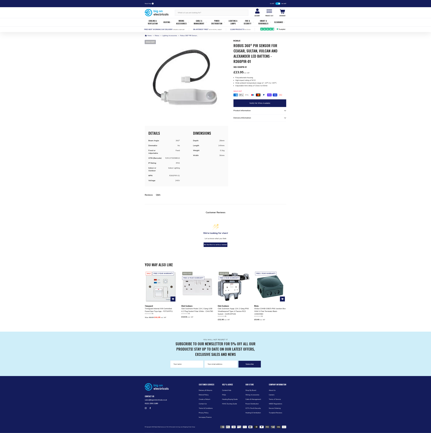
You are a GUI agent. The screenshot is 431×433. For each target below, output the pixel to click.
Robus (157, 35)
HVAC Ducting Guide (229, 404)
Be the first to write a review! (215, 245)
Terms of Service (275, 399)
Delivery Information (242, 118)
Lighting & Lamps (233, 22)
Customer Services (206, 384)
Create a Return (204, 399)
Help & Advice (227, 384)
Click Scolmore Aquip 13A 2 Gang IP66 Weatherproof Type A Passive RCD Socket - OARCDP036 (233, 311)
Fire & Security (247, 22)
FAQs (224, 395)
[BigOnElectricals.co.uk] (157, 12)
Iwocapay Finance (205, 417)
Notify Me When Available (259, 103)
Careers (271, 395)
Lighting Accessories (169, 35)
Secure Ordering (275, 408)
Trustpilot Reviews (275, 413)
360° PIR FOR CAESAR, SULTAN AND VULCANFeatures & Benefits (258, 111)
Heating (166, 22)
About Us (272, 390)
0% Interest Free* (207, 29)
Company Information (277, 384)
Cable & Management (199, 22)
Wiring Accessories (181, 22)
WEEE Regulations (275, 404)
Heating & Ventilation (253, 413)
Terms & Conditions (206, 408)
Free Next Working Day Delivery (164, 29)
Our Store (249, 384)
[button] (186, 81)
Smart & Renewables (263, 22)
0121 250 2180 (151, 403)
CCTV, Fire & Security (253, 408)
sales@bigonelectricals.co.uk (156, 400)
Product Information (242, 110)
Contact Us (203, 404)
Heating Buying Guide (230, 399)
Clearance (278, 22)
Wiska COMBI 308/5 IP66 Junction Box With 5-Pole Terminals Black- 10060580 (270, 311)
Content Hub (226, 390)
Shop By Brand (250, 390)
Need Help (148, 3)
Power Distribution (216, 22)
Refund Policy (204, 395)
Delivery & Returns (205, 390)
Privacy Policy (203, 413)
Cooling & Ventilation (153, 22)
